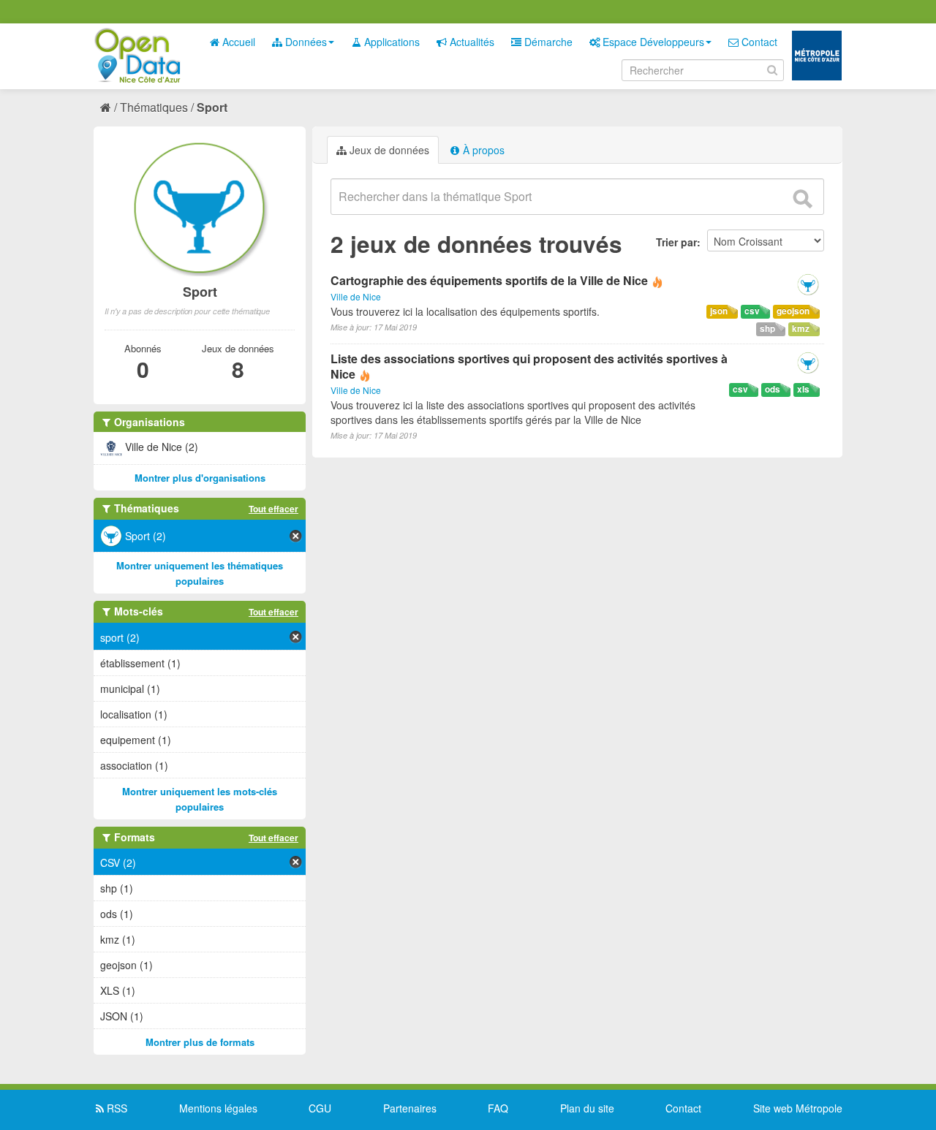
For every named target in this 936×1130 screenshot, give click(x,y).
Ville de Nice (356, 296)
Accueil (237, 41)
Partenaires (410, 1108)
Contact (758, 41)
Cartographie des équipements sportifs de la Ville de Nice (489, 280)
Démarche (547, 41)
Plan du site (587, 1108)
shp (767, 328)
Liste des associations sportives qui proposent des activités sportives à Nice (529, 366)
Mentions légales (218, 1108)
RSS (115, 1108)
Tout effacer (273, 508)
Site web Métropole (797, 1108)
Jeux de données (388, 150)
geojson (793, 311)
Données (304, 41)
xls (803, 389)
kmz (800, 328)
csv (752, 311)
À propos (482, 150)
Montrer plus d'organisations (200, 478)
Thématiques (154, 107)
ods (772, 389)
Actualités (470, 41)
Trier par (676, 242)
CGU (320, 1108)
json (719, 311)
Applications (390, 41)
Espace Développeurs (652, 41)
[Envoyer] (802, 199)
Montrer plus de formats (200, 1042)
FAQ (498, 1108)
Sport (212, 107)
